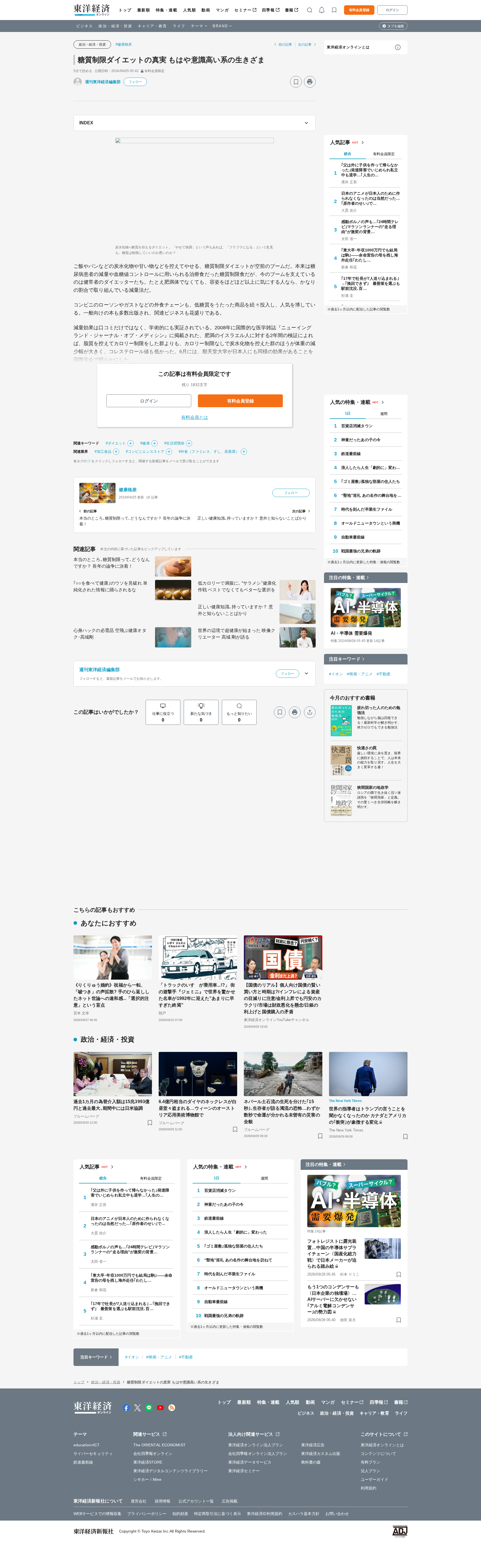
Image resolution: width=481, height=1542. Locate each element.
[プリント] (310, 82)
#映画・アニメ (360, 674)
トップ (125, 10)
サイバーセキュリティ (93, 1453)
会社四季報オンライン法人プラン (257, 1453)
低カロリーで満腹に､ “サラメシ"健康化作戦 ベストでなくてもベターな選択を (237, 586)
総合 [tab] (347, 154)
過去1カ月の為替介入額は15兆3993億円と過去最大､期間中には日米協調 (111, 1105)
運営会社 (138, 1501)
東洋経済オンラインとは (348, 47)
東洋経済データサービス (249, 1462)
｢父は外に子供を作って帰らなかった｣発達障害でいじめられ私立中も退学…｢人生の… (369, 170)
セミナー (243, 10)
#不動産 (384, 674)
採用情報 (162, 1501)
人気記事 (340, 142)
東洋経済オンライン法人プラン (255, 1445)
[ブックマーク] (296, 82)
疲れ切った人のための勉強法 (378, 710)
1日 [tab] (347, 413)
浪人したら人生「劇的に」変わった (371, 467)
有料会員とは (194, 417)
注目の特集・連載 (347, 577)
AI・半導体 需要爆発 (351, 633)
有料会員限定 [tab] (384, 154)
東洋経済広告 (313, 1445)
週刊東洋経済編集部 (103, 82)
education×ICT (86, 1445)
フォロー (135, 82)
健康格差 (128, 489)
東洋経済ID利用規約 (264, 1513)
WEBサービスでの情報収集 (97, 1513)
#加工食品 (103, 451)
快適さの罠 (367, 748)
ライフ (179, 26)
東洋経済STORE (148, 1462)
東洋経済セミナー (244, 1471)
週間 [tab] (383, 414)
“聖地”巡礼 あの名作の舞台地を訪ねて (371, 495)
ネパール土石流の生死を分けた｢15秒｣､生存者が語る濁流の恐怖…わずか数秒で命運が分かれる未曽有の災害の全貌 (282, 1111)
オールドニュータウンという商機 (370, 523)
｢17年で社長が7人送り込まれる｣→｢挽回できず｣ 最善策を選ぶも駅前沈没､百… (370, 283)
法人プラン (371, 1471)
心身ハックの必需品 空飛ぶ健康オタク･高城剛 (109, 633)
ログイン (392, 10)
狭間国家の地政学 (373, 787)
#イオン (336, 674)
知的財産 (180, 1513)
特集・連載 (167, 10)
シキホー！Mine (147, 1479)
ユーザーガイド (374, 1479)
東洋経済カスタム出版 (320, 1453)
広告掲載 (229, 1501)
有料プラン (371, 1462)
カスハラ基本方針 (304, 1513)
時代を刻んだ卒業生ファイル (366, 509)
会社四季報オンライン (153, 1453)
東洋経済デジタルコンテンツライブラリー (170, 1471)
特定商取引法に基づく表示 (217, 1513)
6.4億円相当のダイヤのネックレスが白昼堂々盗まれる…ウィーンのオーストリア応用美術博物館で (198, 1108)
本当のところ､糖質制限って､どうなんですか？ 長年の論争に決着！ (111, 563)
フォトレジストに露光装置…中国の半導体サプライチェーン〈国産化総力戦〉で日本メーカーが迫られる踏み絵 (332, 1254)
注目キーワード (344, 659)
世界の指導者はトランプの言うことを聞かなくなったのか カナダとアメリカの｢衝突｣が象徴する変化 (367, 1115)
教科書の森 (311, 1462)
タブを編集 (395, 26)
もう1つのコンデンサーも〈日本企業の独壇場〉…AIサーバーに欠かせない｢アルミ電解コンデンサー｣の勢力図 (333, 1299)
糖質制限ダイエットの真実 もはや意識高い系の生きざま (171, 60)
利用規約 (368, 1488)
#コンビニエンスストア (145, 451)
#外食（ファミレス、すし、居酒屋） (209, 451)
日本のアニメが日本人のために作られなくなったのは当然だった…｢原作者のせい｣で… (370, 198)
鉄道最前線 (351, 453)
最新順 (143, 10)
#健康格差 (124, 44)
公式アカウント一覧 (196, 1501)
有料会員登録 (359, 10)
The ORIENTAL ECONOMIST (159, 1445)
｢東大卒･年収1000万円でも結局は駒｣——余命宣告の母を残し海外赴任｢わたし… (369, 255)
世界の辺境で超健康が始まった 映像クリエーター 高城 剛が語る (236, 633)
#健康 (144, 443)
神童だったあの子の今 (361, 440)
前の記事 (285, 44)
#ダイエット (116, 443)
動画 (206, 10)
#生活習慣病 (174, 443)
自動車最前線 (353, 537)
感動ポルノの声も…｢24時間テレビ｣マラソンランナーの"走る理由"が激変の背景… (370, 226)
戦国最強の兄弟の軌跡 (361, 551)
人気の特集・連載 (350, 402)
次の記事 (304, 44)
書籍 (289, 10)
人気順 (189, 10)
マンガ (222, 10)
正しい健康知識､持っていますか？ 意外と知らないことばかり (235, 610)
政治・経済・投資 (115, 26)
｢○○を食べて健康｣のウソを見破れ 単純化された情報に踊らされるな (110, 586)
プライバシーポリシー (146, 1513)
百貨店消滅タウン (357, 426)
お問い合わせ (337, 1513)
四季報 (268, 10)
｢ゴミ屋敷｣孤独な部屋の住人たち (370, 481)
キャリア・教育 (152, 26)
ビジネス (84, 26)
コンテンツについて (378, 1453)
